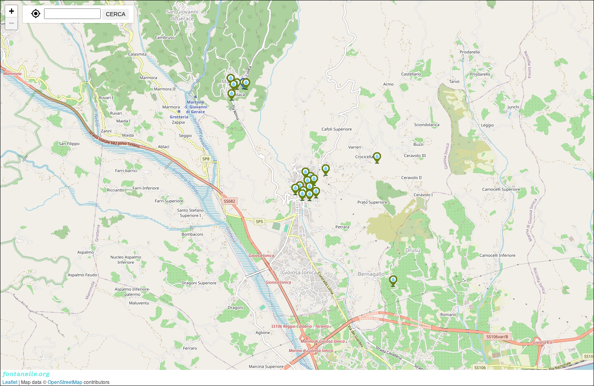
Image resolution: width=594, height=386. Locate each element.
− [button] (11, 23)
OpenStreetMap (65, 381)
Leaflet (9, 381)
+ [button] (11, 11)
